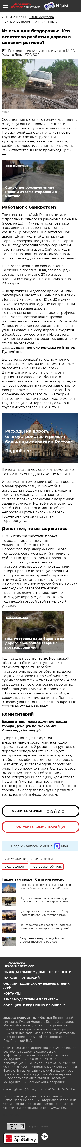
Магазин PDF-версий (21, 978)
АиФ (5, 112)
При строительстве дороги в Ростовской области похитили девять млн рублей (46, 926)
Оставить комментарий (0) (40, 827)
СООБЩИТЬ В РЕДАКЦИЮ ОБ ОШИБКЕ (34, 1005)
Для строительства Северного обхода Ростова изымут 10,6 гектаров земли (44, 913)
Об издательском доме (24, 972)
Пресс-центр (60, 972)
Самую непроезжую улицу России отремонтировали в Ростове (42, 940)
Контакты (12, 993)
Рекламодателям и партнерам (30, 999)
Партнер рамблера (39, 1126)
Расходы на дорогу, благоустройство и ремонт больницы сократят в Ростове (39, 436)
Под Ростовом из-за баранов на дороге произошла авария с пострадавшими (45, 900)
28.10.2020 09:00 (14, 17)
